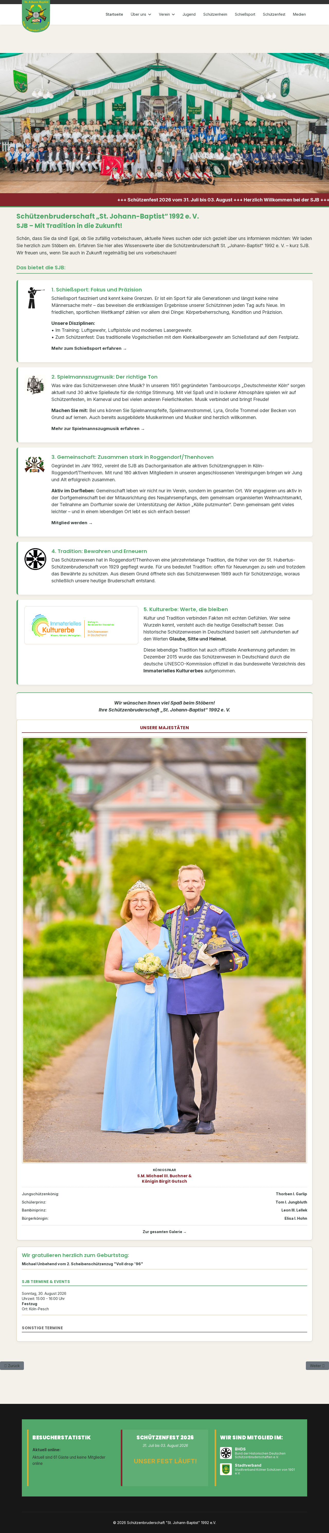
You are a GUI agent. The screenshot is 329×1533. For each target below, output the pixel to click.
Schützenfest (274, 14)
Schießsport (245, 14)
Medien (299, 14)
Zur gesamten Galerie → (165, 1232)
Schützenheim (215, 14)
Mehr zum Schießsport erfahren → (89, 348)
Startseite (114, 14)
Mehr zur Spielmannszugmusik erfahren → (98, 428)
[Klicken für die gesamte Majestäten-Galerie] (164, 950)
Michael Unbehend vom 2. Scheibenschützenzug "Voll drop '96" (82, 1264)
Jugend (189, 14)
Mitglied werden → (72, 522)
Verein (164, 14)
